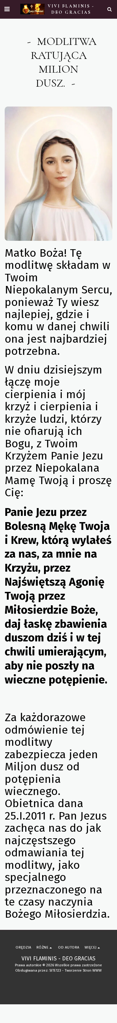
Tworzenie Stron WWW (83, 970)
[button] (7, 9)
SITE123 (55, 970)
